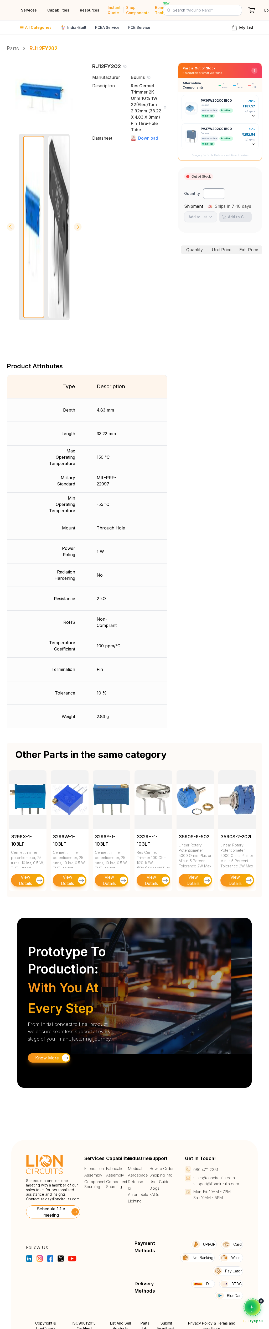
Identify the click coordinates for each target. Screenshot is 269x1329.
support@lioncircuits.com (216, 1183)
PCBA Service (107, 27)
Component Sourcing (94, 1184)
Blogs (154, 1188)
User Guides (160, 1181)
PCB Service (139, 27)
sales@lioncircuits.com (59, 1199)
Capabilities (58, 10)
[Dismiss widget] (261, 1301)
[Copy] (125, 66)
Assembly (93, 1175)
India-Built (76, 27)
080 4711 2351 (205, 1169)
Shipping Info (160, 1175)
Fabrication (94, 1168)
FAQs (154, 1194)
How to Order (161, 1168)
